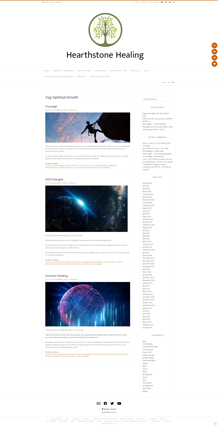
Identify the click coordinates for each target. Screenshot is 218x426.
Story (80, 165)
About (47, 70)
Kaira (115, 412)
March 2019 (146, 291)
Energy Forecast (148, 355)
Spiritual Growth (89, 167)
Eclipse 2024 (147, 352)
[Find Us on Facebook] (214, 51)
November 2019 (148, 280)
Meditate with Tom (118, 70)
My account (154, 2)
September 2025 (148, 205)
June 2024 (146, 233)
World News (146, 388)
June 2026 (146, 189)
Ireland (144, 363)
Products (163, 419)
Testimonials (100, 70)
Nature (145, 369)
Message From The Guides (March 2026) (157, 127)
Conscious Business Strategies (58, 76)
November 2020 (148, 266)
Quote (74, 165)
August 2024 (147, 227)
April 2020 (146, 269)
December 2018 (148, 297)
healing (70, 167)
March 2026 (146, 191)
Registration (51, 421)
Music (144, 366)
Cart (136, 2)
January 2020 (147, 275)
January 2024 (147, 247)
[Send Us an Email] (214, 45)
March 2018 (146, 322)
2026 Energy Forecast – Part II (153, 129)
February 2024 (147, 244)
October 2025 (147, 203)
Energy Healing (64, 165)
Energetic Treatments (63, 70)
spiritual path (83, 264)
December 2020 (148, 264)
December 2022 (148, 258)
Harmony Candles (126, 419)
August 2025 (147, 208)
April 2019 (146, 289)
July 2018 (145, 311)
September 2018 (148, 305)
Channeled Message (149, 347)
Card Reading (147, 344)
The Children (147, 383)
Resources (63, 421)
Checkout (144, 2)
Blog (55, 165)
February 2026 (147, 194)
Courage (51, 106)
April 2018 (146, 319)
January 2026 (147, 197)
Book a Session (84, 70)
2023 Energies (102, 165)
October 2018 (147, 302)
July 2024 (145, 230)
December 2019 (148, 277)
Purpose (57, 356)
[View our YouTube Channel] (214, 64)
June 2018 (146, 313)
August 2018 (147, 308)
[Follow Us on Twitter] (214, 58)
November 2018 (148, 300)
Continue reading (52, 163)
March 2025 (146, 216)
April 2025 (146, 214)
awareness (112, 165)
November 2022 (148, 261)
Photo (144, 372)
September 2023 (148, 250)
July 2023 (145, 252)
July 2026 (145, 186)
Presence (57, 264)
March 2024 (146, 241)
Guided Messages (149, 360)
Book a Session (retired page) (136, 421)
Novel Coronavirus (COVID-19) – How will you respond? (156, 167)
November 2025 (148, 200)
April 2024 (146, 239)
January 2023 (147, 255)
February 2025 (147, 219)
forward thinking (114, 354)
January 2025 (147, 222)
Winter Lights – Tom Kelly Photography (156, 154)
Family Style (159, 151)
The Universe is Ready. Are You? (160, 159)
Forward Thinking (56, 276)
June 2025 (146, 211)
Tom (144, 159)
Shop (146, 70)
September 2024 (148, 225)
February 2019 (147, 294)
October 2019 (147, 283)
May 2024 (146, 236)
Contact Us (135, 70)
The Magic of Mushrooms (154, 156)
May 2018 (146, 316)
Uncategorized (147, 385)
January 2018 (147, 327)
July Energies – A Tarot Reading (153, 124)
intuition (77, 167)
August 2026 (147, 183)
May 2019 (146, 286)
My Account (140, 419)
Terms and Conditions (99, 76)
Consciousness (51, 167)
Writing (87, 165)
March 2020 (146, 272)
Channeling (97, 262)
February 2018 (147, 325)
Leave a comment (103, 167)
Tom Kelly (73, 110)
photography (147, 374)
